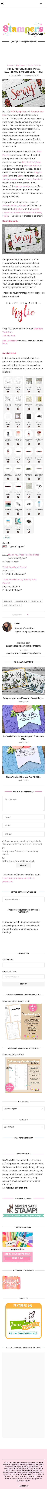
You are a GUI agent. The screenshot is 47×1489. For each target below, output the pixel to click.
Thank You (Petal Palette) (14, 567)
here (4, 343)
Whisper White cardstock (14, 205)
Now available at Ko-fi (13, 1054)
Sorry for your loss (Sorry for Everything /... (23, 698)
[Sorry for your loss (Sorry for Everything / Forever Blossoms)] (23, 681)
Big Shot (18, 209)
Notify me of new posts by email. (18, 861)
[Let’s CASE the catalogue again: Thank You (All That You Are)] (23, 719)
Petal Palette (36, 601)
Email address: (9, 971)
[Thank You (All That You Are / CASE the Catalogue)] (23, 760)
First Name (7, 959)
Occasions (8, 601)
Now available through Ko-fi (15, 1001)
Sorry (20, 176)
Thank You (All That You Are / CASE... (23, 777)
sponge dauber (9, 179)
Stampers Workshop (23, 1138)
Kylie (19, 75)
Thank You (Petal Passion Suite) (23, 555)
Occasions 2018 (21, 601)
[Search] (44, 3)
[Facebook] (34, 3)
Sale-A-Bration (9, 340)
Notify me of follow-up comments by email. (20, 852)
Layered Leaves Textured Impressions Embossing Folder (22, 212)
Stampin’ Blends (31, 165)
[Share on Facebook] (31, 615)
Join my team (8, 335)
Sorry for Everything (30, 162)
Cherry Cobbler (33, 179)
